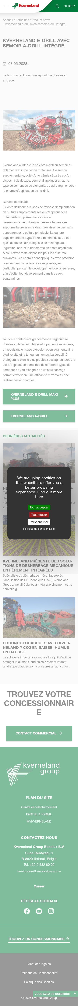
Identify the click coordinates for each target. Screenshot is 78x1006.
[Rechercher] (54, 20)
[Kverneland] (25, 6)
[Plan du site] (6, 6)
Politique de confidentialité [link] (39, 528)
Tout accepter (39, 507)
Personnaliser (39, 522)
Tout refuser (39, 515)
